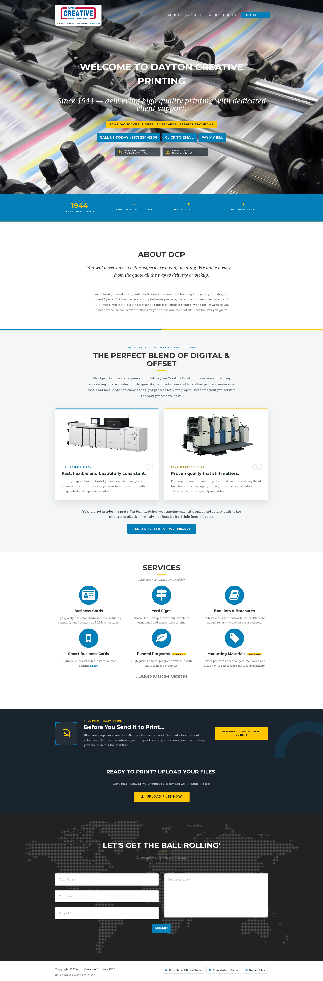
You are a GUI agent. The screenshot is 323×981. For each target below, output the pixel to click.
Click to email (179, 137)
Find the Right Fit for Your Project (161, 528)
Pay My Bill (212, 137)
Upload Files (255, 15)
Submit (161, 928)
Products (194, 15)
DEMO (94, 665)
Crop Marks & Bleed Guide (185, 970)
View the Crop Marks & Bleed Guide (242, 733)
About (174, 15)
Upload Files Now (164, 796)
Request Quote (223, 15)
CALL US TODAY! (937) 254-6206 (128, 137)
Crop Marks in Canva (225, 970)
